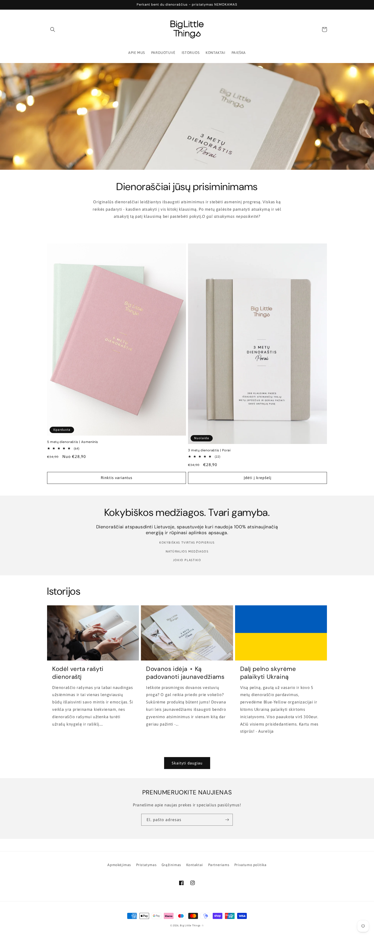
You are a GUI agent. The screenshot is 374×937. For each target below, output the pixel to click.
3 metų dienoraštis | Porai (209, 450)
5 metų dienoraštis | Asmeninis (72, 442)
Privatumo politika (250, 865)
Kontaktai (194, 865)
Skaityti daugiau (187, 763)
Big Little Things (190, 925)
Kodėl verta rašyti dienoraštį (78, 673)
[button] (52, 29)
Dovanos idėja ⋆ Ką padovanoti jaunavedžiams (185, 673)
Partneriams (218, 865)
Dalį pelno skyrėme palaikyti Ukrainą (268, 673)
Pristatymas (146, 865)
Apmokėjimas (119, 865)
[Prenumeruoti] (227, 820)
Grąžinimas (171, 865)
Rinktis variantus (116, 477)
